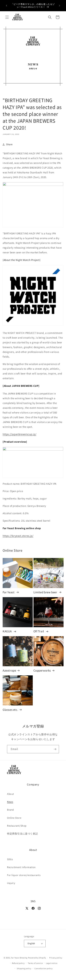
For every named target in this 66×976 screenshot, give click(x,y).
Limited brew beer (45, 592)
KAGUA (7, 631)
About (10, 793)
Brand (10, 809)
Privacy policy (55, 957)
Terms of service (35, 963)
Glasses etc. (10, 710)
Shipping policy (24, 968)
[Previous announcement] (6, 5)
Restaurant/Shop (17, 825)
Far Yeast (9, 592)
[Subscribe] (55, 749)
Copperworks (42, 670)
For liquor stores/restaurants (23, 875)
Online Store (14, 817)
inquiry (11, 883)
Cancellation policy (43, 968)
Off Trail (39, 631)
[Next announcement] (59, 5)
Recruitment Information (21, 867)
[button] (7, 17)
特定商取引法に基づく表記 (22, 833)
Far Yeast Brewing (19, 957)
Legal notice (51, 963)
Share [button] (9, 144)
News (10, 801)
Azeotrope (9, 670)
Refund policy (18, 963)
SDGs (10, 859)
